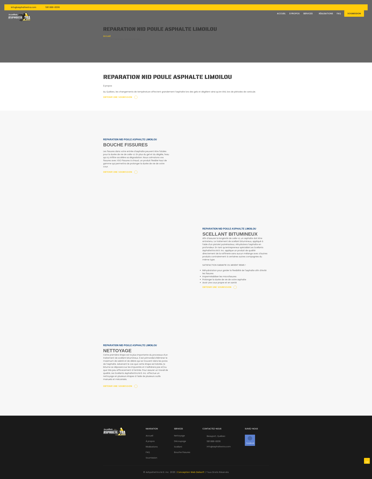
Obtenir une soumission (118, 97)
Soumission (354, 13)
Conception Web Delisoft (190, 472)
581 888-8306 (52, 7)
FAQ (148, 452)
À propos (294, 13)
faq (339, 13)
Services (308, 13)
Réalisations (326, 13)
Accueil (281, 13)
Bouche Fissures (182, 452)
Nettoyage (179, 435)
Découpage (180, 441)
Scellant (178, 446)
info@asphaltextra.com (23, 7)
